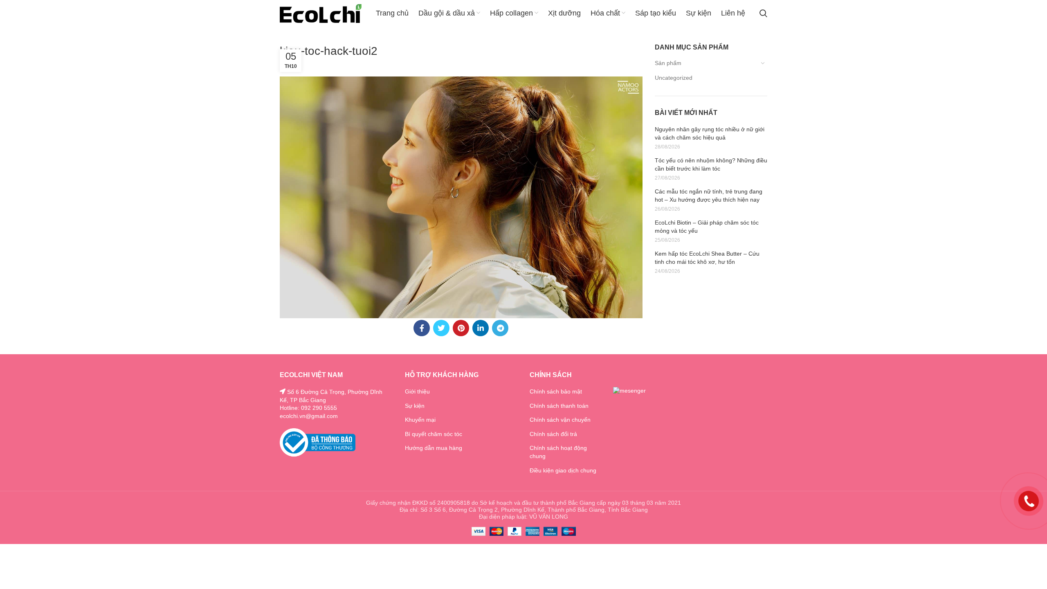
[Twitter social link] (441, 328)
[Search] (763, 13)
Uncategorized (673, 77)
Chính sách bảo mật (556, 391)
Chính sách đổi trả (553, 434)
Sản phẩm (668, 63)
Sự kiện (415, 405)
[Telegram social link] (500, 328)
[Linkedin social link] (480, 328)
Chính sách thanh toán (559, 405)
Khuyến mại (420, 419)
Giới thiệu (417, 391)
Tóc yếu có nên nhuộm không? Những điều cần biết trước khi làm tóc (711, 164)
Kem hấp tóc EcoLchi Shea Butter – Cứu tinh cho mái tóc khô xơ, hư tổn (707, 257)
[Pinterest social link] (461, 328)
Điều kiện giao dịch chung (563, 470)
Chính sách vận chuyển (560, 419)
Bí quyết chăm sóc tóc (433, 434)
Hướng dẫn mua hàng (433, 448)
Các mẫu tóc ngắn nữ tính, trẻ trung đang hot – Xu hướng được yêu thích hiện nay (708, 195)
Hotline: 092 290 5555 (308, 408)
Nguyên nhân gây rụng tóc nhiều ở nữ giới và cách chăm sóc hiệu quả (709, 133)
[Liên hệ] (1028, 500)
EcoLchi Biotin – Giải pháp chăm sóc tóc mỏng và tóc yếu (707, 226)
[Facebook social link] (421, 328)
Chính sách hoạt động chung (558, 452)
